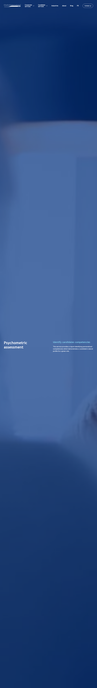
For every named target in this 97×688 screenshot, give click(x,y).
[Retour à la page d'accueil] (12, 5)
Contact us (88, 6)
